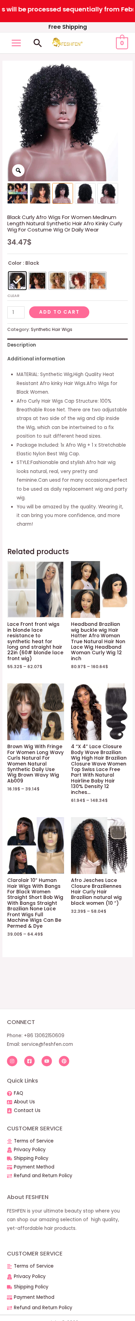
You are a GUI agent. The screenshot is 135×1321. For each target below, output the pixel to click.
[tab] (67, 345)
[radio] (17, 280)
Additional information (36, 359)
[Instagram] (12, 1061)
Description (21, 345)
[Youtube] (47, 1061)
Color (14, 263)
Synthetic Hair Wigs (51, 329)
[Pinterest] (64, 1061)
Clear (13, 295)
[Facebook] (29, 1061)
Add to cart (59, 312)
